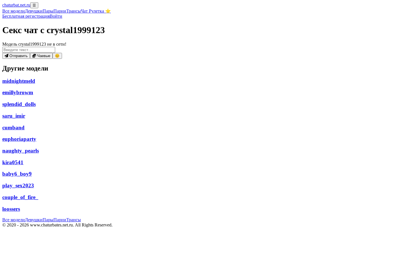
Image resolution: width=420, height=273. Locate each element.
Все (13, 11)
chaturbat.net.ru (16, 5)
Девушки (34, 11)
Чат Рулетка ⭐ (96, 11)
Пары (48, 11)
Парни (59, 11)
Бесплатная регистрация (26, 16)
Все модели (13, 219)
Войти (56, 16)
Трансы (73, 11)
